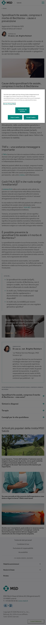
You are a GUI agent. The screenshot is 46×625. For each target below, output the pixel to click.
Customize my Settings (22, 110)
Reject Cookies (15, 117)
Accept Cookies (31, 117)
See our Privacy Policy (9, 104)
